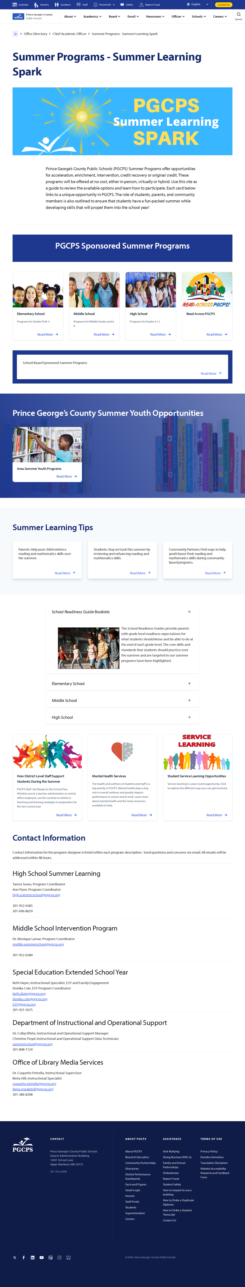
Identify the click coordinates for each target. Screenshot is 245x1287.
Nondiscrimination (212, 1157)
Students (130, 1207)
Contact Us (224, 4)
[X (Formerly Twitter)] (15, 1257)
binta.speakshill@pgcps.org (33, 1089)
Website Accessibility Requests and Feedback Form (215, 1173)
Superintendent (135, 1213)
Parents (130, 1196)
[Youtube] (41, 1257)
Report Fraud (171, 1178)
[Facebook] (24, 1257)
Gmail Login (132, 1190)
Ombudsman (171, 1173)
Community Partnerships (140, 1163)
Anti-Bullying (171, 1151)
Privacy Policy (209, 1151)
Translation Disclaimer (214, 1163)
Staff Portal (132, 1201)
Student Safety (172, 1184)
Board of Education (137, 1157)
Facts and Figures (136, 1184)
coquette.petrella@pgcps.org (34, 1083)
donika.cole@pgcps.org (30, 999)
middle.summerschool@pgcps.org (38, 944)
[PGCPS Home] (15, 34)
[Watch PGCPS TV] (68, 1257)
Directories (132, 1168)
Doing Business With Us (177, 1157)
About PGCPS (133, 1151)
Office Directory (35, 33)
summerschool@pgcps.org (33, 1044)
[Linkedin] (32, 1257)
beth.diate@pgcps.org (29, 993)
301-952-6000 (58, 1171)
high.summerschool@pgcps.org (36, 895)
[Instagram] (59, 1257)
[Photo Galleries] (50, 1257)
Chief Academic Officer (69, 33)
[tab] (122, 611)
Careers (129, 1219)
